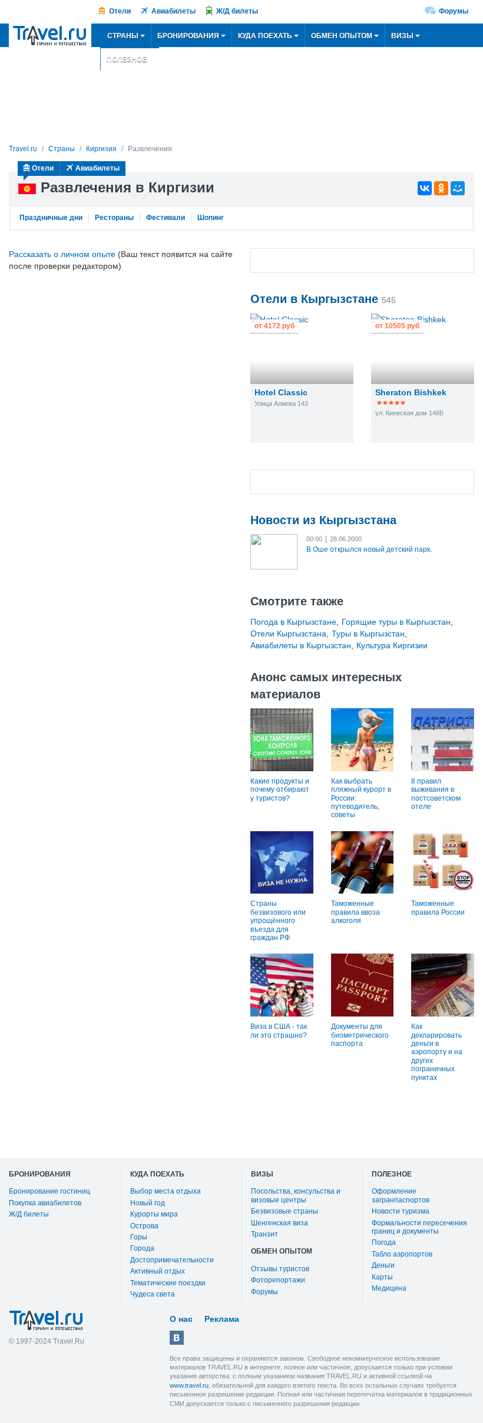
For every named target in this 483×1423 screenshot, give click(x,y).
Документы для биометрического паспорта (360, 1035)
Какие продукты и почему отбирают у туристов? (279, 789)
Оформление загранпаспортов (400, 1195)
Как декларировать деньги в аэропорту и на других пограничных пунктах (436, 1051)
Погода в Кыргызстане (293, 621)
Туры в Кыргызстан (368, 633)
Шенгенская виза (279, 1223)
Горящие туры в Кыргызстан (396, 621)
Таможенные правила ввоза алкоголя (355, 912)
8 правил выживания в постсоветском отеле (436, 794)
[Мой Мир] (458, 188)
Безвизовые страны (284, 1211)
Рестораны (114, 218)
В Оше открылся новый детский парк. (369, 549)
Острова (144, 1226)
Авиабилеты (173, 11)
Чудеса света (152, 1294)
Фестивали (165, 218)
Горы (138, 1237)
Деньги (383, 1265)
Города (142, 1248)
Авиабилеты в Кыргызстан (300, 645)
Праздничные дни (50, 218)
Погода (384, 1242)
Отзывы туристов (280, 1269)
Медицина (389, 1288)
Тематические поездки (168, 1283)
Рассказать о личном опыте (62, 254)
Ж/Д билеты (237, 11)
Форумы (453, 11)
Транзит (264, 1234)
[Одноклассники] (441, 188)
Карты (382, 1277)
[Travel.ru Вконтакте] (177, 1338)
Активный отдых (157, 1271)
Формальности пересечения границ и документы (419, 1227)
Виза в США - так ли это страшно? (278, 1030)
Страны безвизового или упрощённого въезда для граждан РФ (278, 920)
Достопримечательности (172, 1260)
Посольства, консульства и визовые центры (295, 1195)
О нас (181, 1319)
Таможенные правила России (438, 907)
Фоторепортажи (278, 1280)
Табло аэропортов (402, 1254)
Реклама (221, 1319)
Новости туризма (400, 1211)
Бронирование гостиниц (49, 1191)
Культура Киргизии (392, 645)
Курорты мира (154, 1214)
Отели (120, 11)
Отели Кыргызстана (288, 633)
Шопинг (210, 218)
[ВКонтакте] (425, 188)
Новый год (147, 1203)
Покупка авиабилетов (45, 1203)
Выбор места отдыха (165, 1191)
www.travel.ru (189, 1385)
